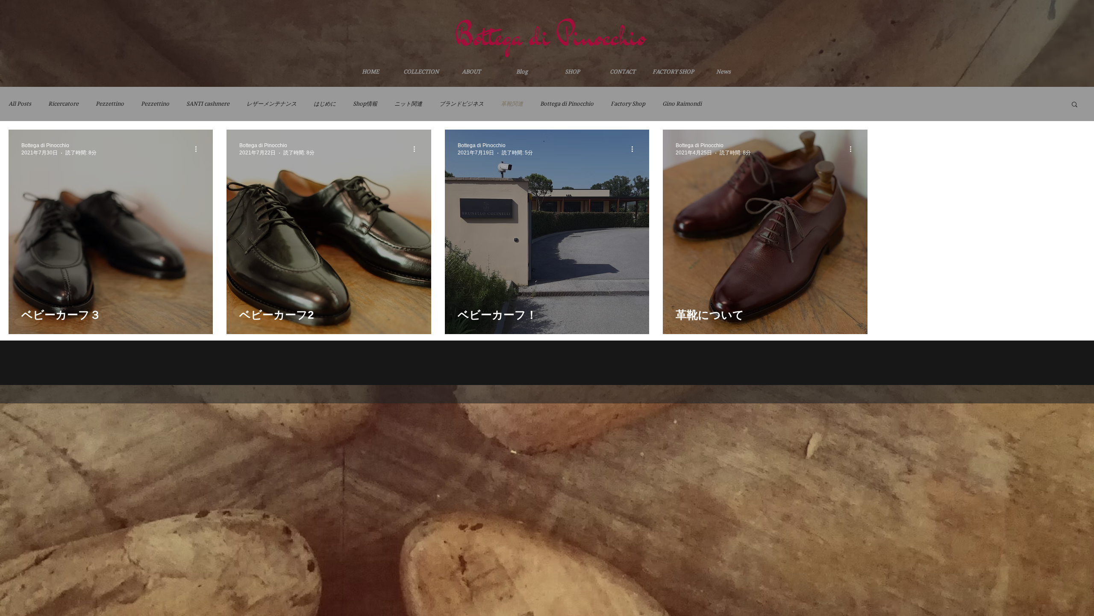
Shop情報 (365, 104)
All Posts (20, 104)
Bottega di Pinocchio (567, 104)
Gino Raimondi (682, 104)
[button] (1074, 105)
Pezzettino (110, 104)
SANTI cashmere (207, 104)
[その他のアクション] (199, 149)
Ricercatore (63, 104)
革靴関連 (512, 104)
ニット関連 (408, 104)
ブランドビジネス (461, 104)
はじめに (325, 104)
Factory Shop (628, 104)
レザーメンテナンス (272, 104)
